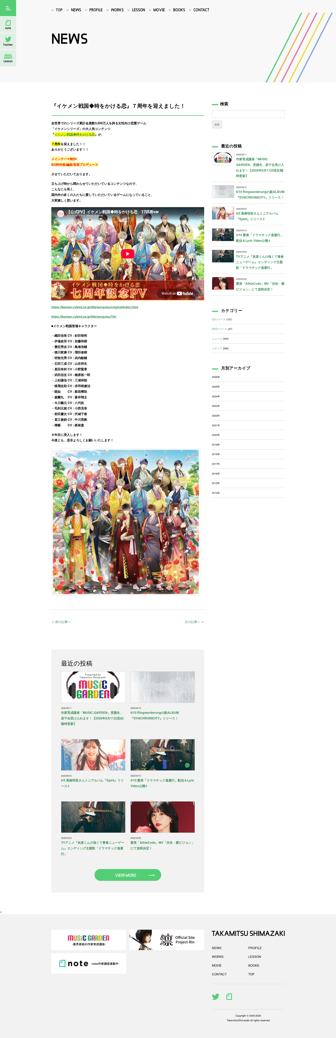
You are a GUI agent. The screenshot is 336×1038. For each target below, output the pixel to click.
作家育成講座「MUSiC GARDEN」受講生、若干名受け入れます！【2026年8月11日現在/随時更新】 (92, 718)
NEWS (216, 948)
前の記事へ (63, 621)
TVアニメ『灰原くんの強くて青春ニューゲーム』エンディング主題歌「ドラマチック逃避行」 (92, 848)
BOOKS (253, 965)
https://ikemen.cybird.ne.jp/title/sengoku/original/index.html (94, 307)
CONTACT (219, 974)
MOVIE (217, 965)
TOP (251, 974)
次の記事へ (192, 621)
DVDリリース (219, 329)
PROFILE (255, 948)
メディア (217, 348)
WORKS (218, 956)
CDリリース (219, 319)
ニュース (217, 338)
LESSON (254, 956)
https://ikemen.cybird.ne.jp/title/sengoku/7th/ (83, 316)
